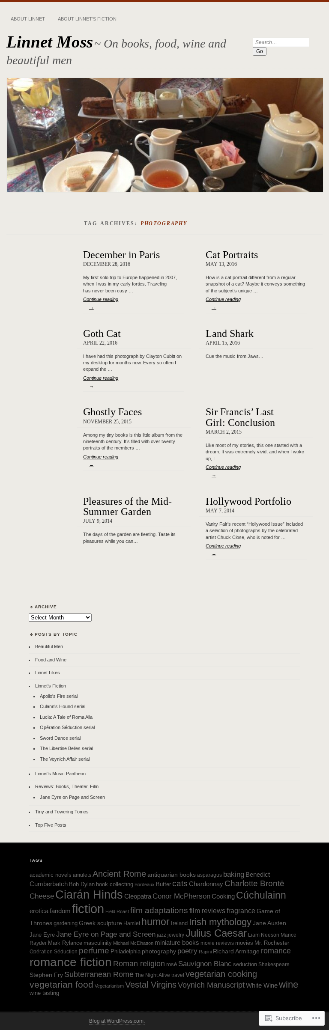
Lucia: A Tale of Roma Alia (66, 717)
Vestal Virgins (150, 984)
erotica (39, 910)
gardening (66, 923)
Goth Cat (102, 333)
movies (244, 943)
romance (276, 950)
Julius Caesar (216, 933)
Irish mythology (220, 922)
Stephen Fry (46, 974)
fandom (60, 910)
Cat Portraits (232, 254)
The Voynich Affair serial (65, 759)
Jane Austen (269, 923)
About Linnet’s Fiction (87, 18)
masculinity (98, 943)
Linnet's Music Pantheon (60, 773)
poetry (187, 951)
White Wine (262, 985)
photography (159, 951)
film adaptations (159, 910)
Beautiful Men (49, 646)
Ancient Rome (119, 873)
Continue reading (100, 303)
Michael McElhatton (133, 943)
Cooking (223, 896)
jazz (161, 935)
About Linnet (28, 18)
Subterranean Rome (99, 974)
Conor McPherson (181, 896)
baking (233, 874)
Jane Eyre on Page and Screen (72, 797)
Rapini (205, 951)
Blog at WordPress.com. (117, 1021)
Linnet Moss (49, 42)
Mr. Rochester (271, 943)
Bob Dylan (82, 884)
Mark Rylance (65, 943)
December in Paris (121, 254)
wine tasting (44, 993)
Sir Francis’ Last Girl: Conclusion (240, 417)
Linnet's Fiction (50, 685)
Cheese (42, 896)
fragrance (241, 910)
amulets (82, 875)
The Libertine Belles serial (66, 748)
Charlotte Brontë (254, 883)
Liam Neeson (263, 935)
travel (177, 975)
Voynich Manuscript (211, 985)
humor (155, 921)
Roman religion (139, 963)
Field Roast (117, 911)
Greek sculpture (100, 923)
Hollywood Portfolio (248, 501)
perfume (94, 950)
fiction (88, 909)
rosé (171, 964)
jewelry (175, 935)
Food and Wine (50, 659)
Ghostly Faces (112, 411)
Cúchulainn (261, 895)
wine (288, 984)
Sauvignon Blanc (205, 964)
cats (180, 883)
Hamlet (131, 923)
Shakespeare (274, 964)
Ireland (179, 923)
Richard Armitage (236, 951)
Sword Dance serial (60, 738)
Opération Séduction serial (67, 727)
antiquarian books (171, 874)
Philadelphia (126, 951)
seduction (245, 964)
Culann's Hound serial (62, 706)
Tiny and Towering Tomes (62, 811)
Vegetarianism (109, 985)
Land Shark (230, 333)
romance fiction (71, 962)
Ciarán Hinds (89, 894)
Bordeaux (145, 884)
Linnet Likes (47, 672)
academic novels (51, 875)
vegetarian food (61, 984)
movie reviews (217, 943)
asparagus (209, 875)
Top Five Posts (50, 825)
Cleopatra (137, 896)
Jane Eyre (42, 935)
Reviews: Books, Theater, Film (67, 786)
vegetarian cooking (221, 974)
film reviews (207, 910)
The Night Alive (152, 975)
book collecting (114, 884)
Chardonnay (206, 883)
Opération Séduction (54, 951)
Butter (163, 884)
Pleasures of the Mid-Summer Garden (127, 506)
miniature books (177, 942)
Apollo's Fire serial (59, 696)
